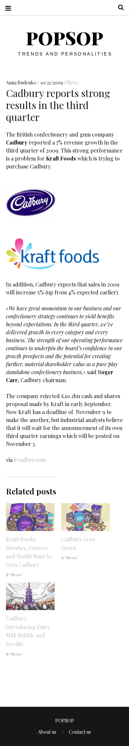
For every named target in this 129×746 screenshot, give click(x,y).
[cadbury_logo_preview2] (31, 225)
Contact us (80, 732)
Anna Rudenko (21, 82)
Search (118, 7)
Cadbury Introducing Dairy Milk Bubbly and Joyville (28, 631)
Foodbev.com (30, 459)
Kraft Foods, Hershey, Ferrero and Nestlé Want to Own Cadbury (28, 552)
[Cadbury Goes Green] (85, 517)
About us (47, 732)
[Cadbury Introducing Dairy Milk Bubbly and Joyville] (30, 596)
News (72, 82)
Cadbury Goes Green (78, 543)
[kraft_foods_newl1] (52, 268)
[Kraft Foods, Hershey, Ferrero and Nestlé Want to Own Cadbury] (30, 517)
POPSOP (64, 38)
